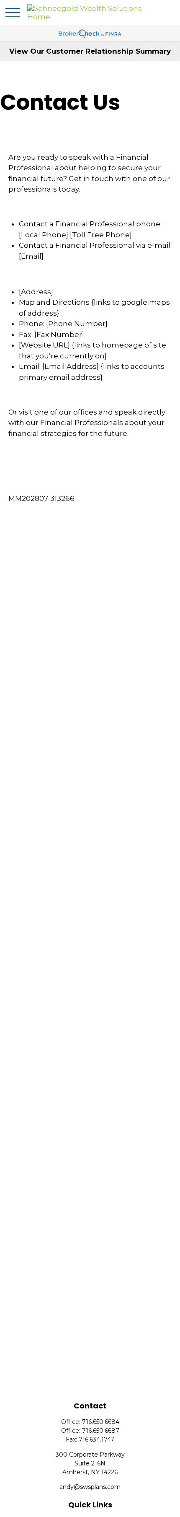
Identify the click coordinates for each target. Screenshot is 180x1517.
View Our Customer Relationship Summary (90, 51)
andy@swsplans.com (90, 1487)
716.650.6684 (100, 1422)
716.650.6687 (100, 1430)
